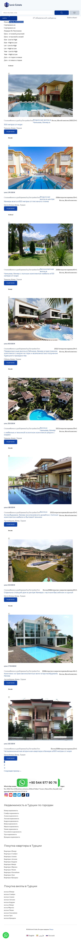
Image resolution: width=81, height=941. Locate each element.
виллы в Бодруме (9, 902)
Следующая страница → (12, 771)
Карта (5, 18)
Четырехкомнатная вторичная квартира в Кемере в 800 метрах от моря (38, 751)
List (13, 18)
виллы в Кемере (9, 905)
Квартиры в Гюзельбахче (11, 872)
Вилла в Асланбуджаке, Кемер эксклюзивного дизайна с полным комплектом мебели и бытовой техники (31, 514)
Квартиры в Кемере (10, 864)
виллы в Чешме (9, 910)
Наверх (51, 929)
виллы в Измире (9, 892)
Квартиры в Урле (9, 875)
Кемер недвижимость (10, 824)
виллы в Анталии (9, 900)
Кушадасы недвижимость (12, 837)
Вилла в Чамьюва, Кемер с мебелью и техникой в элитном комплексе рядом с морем (29, 431)
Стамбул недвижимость (11, 813)
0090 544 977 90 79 (15, 791)
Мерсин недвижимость (11, 826)
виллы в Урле (8, 915)
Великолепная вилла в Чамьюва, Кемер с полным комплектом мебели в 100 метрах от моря (29, 272)
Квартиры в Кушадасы (11, 877)
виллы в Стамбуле (9, 894)
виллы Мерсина (9, 907)
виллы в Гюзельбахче (10, 913)
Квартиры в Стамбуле (10, 854)
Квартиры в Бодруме (10, 862)
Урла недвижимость (10, 834)
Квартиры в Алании (10, 856)
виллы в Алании (9, 897)
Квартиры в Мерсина (10, 867)
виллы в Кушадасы (10, 918)
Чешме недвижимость (11, 829)
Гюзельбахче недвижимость (12, 832)
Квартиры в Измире (10, 851)
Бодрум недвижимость (11, 821)
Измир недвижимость (11, 810)
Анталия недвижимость (11, 818)
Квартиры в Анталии (10, 859)
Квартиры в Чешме (10, 870)
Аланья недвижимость (11, 816)
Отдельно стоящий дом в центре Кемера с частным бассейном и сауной (38, 592)
